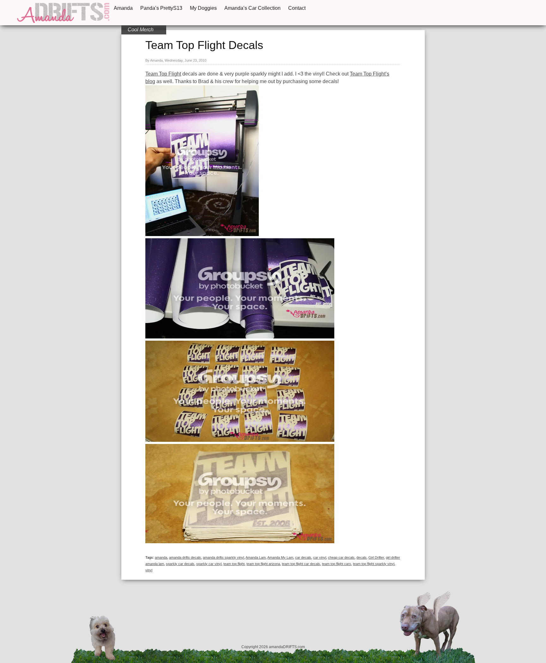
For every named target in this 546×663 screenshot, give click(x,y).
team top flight (234, 564)
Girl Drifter (376, 557)
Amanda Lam (256, 557)
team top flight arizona (263, 564)
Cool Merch (141, 29)
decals (361, 557)
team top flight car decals (301, 564)
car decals (303, 557)
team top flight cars (336, 564)
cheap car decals (341, 557)
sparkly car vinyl (208, 564)
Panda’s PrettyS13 (161, 8)
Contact (297, 8)
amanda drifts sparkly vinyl (223, 557)
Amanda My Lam (280, 557)
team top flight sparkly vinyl (373, 564)
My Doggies (203, 8)
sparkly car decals (180, 564)
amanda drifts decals (185, 557)
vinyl (148, 570)
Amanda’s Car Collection (252, 8)
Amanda (123, 8)
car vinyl (319, 557)
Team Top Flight (163, 73)
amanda (161, 557)
